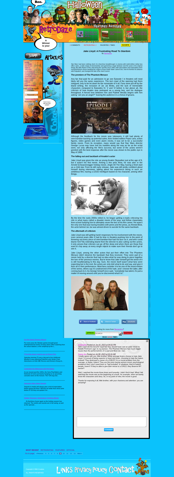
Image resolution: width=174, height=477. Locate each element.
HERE (29, 89)
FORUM (27, 82)
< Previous (39, 453)
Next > (80, 453)
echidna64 (82, 345)
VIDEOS (27, 68)
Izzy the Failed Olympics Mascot (35, 340)
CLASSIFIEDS (30, 71)
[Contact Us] (121, 473)
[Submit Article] (33, 58)
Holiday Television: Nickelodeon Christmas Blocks (41, 398)
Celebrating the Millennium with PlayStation (39, 369)
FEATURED (60, 450)
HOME (27, 62)
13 (74, 453)
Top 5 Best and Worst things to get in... (91, 34)
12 (71, 453)
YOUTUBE (28, 64)
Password (31, 95)
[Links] (63, 470)
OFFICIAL (70, 450)
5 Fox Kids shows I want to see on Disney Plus (40, 354)
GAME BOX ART (30, 77)
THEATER (28, 69)
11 (67, 453)
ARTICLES (28, 66)
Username (31, 90)
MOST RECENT (32, 450)
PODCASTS (29, 80)
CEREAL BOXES (30, 75)
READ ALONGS (30, 78)
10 (63, 453)
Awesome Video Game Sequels (35, 383)
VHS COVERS (30, 73)
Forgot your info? (31, 99)
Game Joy (82, 354)
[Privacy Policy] (90, 473)
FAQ (26, 84)
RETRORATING (47, 450)
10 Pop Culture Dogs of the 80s (140, 33)
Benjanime (108, 53)
